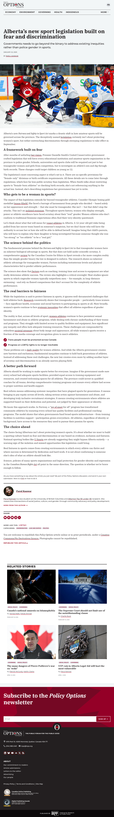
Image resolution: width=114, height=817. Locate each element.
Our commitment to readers (16, 765)
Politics (46, 528)
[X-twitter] (19, 517)
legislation (66, 137)
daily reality (33, 349)
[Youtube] (12, 753)
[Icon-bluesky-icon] (5, 517)
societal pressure (24, 330)
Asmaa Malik (15, 614)
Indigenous (72, 12)
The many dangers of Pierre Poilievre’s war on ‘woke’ (31, 667)
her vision (36, 154)
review (23, 255)
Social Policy (12, 607)
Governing (44, 12)
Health (58, 12)
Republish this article (15, 543)
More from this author (14, 505)
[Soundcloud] (16, 753)
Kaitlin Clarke (29, 672)
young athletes (54, 222)
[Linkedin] (8, 517)
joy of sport (57, 407)
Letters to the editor (12, 771)
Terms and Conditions (25, 784)
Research (28, 300)
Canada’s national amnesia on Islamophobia (31, 610)
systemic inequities (48, 307)
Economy (10, 12)
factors (35, 271)
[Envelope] (12, 517)
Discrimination (22, 528)
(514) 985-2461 (11, 746)
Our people (8, 777)
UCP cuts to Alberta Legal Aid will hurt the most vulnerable (81, 667)
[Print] (15, 517)
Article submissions (12, 768)
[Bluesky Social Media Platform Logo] (8, 753)
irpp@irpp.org (27, 746)
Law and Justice (35, 528)
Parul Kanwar (12, 56)
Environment (27, 12)
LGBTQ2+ (23, 525)
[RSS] (23, 753)
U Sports (38, 439)
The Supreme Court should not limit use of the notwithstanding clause (81, 612)
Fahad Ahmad (26, 614)
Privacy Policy (9, 784)
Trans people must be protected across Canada (32, 340)
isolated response (35, 210)
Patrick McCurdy (16, 672)
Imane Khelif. (21, 203)
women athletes (57, 316)
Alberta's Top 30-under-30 (80, 499)
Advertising (8, 774)
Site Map (39, 784)
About (7, 761)
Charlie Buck (66, 616)
